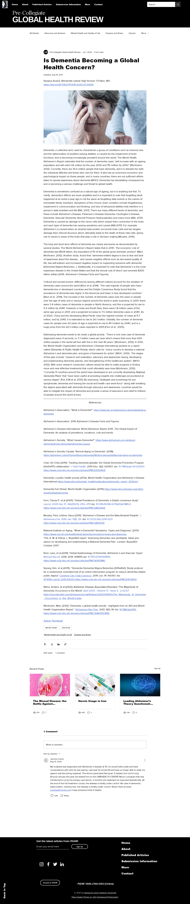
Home (125, 842)
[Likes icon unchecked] (52, 795)
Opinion (132, 33)
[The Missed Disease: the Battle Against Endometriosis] (50, 685)
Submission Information (135, 861)
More (143, 33)
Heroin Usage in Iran (92, 701)
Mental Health (51, 628)
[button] (68, 4)
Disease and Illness (114, 33)
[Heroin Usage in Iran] (95, 685)
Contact (127, 873)
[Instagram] (41, 864)
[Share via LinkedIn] (58, 644)
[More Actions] (144, 760)
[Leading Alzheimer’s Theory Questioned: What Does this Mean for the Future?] (140, 685)
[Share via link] (65, 644)
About (125, 848)
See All (157, 668)
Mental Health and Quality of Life (85, 33)
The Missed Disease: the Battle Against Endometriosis (49, 702)
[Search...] (178, 4)
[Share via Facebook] (45, 644)
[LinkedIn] (62, 864)
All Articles (34, 33)
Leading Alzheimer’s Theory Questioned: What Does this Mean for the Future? (140, 702)
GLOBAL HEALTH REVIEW (57, 19)
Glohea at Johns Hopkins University (100, 893)
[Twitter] (55, 864)
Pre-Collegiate (28, 13)
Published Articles (135, 855)
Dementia (66, 628)
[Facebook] (48, 864)
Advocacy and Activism (55, 33)
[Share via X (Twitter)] (51, 644)
